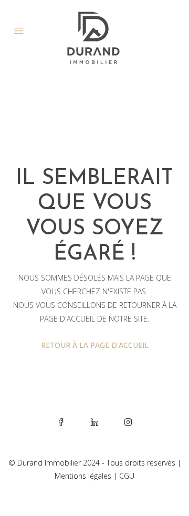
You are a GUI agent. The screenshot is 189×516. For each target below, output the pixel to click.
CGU (126, 476)
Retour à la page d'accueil (95, 345)
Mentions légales (83, 476)
